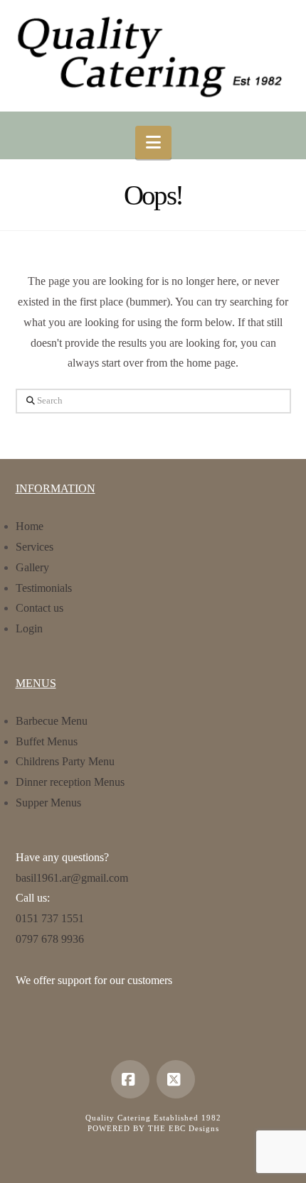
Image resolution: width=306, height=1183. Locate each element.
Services (34, 547)
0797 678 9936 (50, 939)
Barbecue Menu (52, 721)
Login (29, 628)
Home (29, 526)
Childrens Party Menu (65, 761)
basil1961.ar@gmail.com (72, 878)
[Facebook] (130, 1079)
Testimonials (44, 588)
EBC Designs (194, 1128)
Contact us (39, 608)
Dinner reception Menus (70, 782)
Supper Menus (48, 802)
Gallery (32, 567)
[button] (153, 142)
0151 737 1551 (50, 918)
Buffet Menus (47, 741)
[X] (176, 1079)
